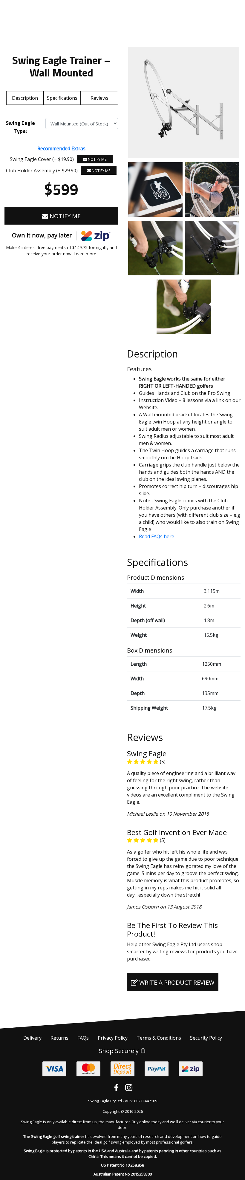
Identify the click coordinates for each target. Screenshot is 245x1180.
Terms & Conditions (159, 1038)
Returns (59, 1038)
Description (25, 98)
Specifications (62, 98)
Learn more (85, 254)
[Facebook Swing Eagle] (116, 1088)
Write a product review (176, 982)
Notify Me (97, 159)
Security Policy (206, 1038)
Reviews (99, 98)
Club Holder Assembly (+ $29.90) (42, 170)
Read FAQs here (156, 536)
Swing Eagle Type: (20, 127)
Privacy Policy (113, 1038)
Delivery (32, 1038)
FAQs (83, 1038)
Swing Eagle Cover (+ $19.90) (42, 159)
